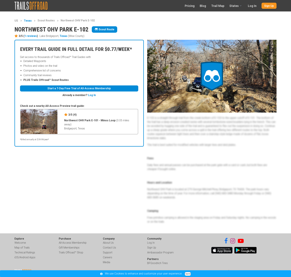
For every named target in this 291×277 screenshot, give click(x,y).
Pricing (190, 6)
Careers (107, 257)
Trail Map (217, 6)
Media (106, 262)
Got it (188, 274)
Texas (28, 20)
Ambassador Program (160, 252)
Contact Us (109, 247)
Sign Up (269, 5)
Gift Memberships (69, 247)
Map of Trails (22, 247)
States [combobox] (234, 6)
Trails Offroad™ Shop (71, 252)
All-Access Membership (73, 242)
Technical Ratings (24, 252)
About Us (108, 242)
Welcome (20, 242)
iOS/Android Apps (24, 257)
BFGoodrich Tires (157, 263)
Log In (252, 6)
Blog (203, 6)
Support (107, 252)
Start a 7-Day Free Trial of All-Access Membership (79, 88)
